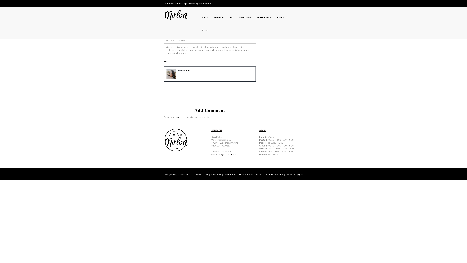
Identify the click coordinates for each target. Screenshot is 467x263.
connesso (179, 117)
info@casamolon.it (227, 154)
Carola (183, 40)
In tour (259, 175)
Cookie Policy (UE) (294, 175)
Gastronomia (264, 17)
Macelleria (245, 17)
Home (205, 17)
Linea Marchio (246, 175)
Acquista (219, 17)
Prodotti (282, 17)
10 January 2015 (170, 40)
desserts (172, 61)
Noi (231, 17)
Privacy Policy (170, 175)
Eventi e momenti (274, 175)
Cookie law (184, 175)
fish (178, 61)
